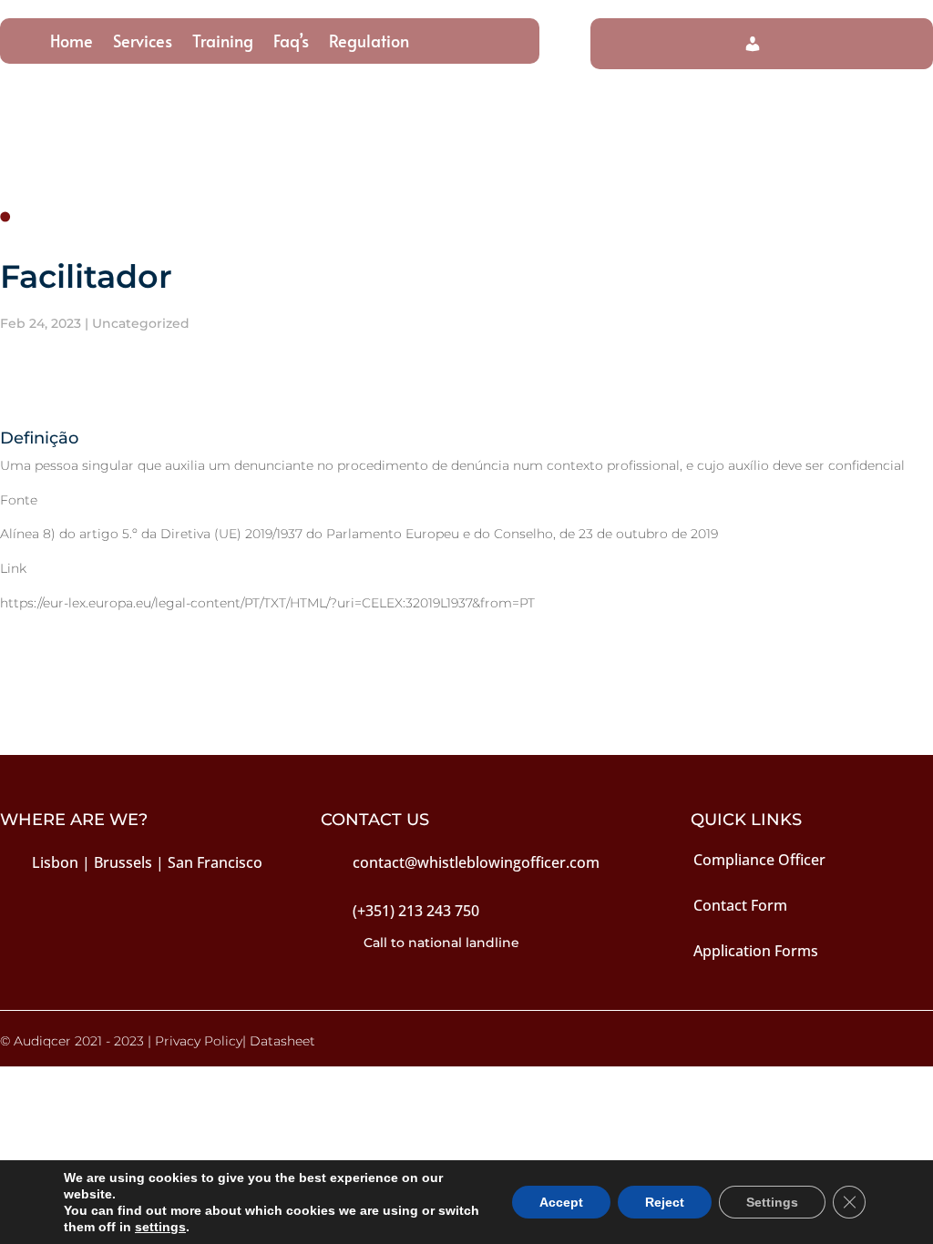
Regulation (369, 43)
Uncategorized (141, 323)
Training (222, 43)
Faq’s (291, 43)
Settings (772, 1202)
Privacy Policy (198, 1041)
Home (71, 43)
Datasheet (282, 1041)
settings (160, 1226)
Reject (664, 1202)
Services (142, 43)
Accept (561, 1202)
